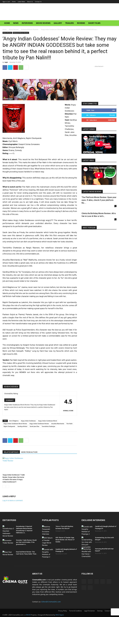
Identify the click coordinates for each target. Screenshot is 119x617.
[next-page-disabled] (7, 486)
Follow (112, 115)
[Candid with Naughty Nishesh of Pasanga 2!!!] (48, 553)
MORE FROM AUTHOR (29, 452)
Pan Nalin (70, 423)
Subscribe (111, 120)
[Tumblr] (103, 1)
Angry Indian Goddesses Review (39, 423)
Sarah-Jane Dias (34, 426)
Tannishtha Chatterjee (48, 426)
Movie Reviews (43, 23)
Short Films (94, 23)
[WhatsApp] (21, 67)
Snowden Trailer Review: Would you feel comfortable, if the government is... (26, 542)
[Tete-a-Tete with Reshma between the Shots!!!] (48, 530)
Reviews (81, 23)
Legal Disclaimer (89, 611)
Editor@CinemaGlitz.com (51, 602)
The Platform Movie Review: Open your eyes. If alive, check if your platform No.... (99, 200)
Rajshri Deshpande (9, 426)
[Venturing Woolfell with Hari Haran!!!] (87, 553)
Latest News (21, 1)
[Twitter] (107, 1)
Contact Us (38, 1)
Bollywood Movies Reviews (29, 29)
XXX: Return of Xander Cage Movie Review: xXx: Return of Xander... (65, 540)
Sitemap (99, 611)
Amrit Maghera (13, 421)
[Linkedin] (95, 1)
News (15, 23)
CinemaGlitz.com (39, 580)
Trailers (69, 23)
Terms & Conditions (75, 611)
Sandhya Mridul (22, 426)
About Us (30, 1)
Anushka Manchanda (57, 423)
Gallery (58, 23)
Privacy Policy (62, 611)
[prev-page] (4, 486)
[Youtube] (114, 1)
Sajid (6, 62)
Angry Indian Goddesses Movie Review (15, 423)
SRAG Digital (59, 615)
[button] (113, 23)
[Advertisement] (74, 11)
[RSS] (99, 1)
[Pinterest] (15, 67)
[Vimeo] (111, 1)
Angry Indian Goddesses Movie (47, 421)
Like (113, 110)
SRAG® (28, 615)
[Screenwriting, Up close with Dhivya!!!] (87, 542)
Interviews (27, 23)
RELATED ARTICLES (11, 452)
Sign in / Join (6, 1)
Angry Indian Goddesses (28, 421)
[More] (26, 67)
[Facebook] (91, 1)
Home (14, 1)
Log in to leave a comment (13, 500)
